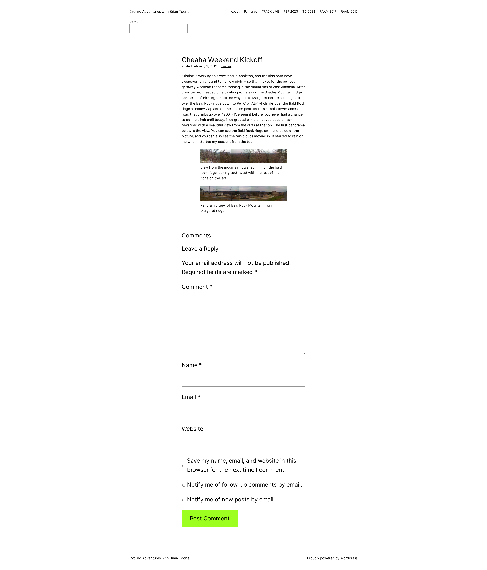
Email (191, 396)
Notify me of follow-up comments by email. (244, 484)
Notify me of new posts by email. (231, 499)
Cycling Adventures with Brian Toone (159, 11)
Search (135, 21)
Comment (197, 286)
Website (192, 428)
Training (227, 66)
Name (192, 365)
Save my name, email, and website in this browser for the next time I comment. (241, 465)
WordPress (349, 558)
